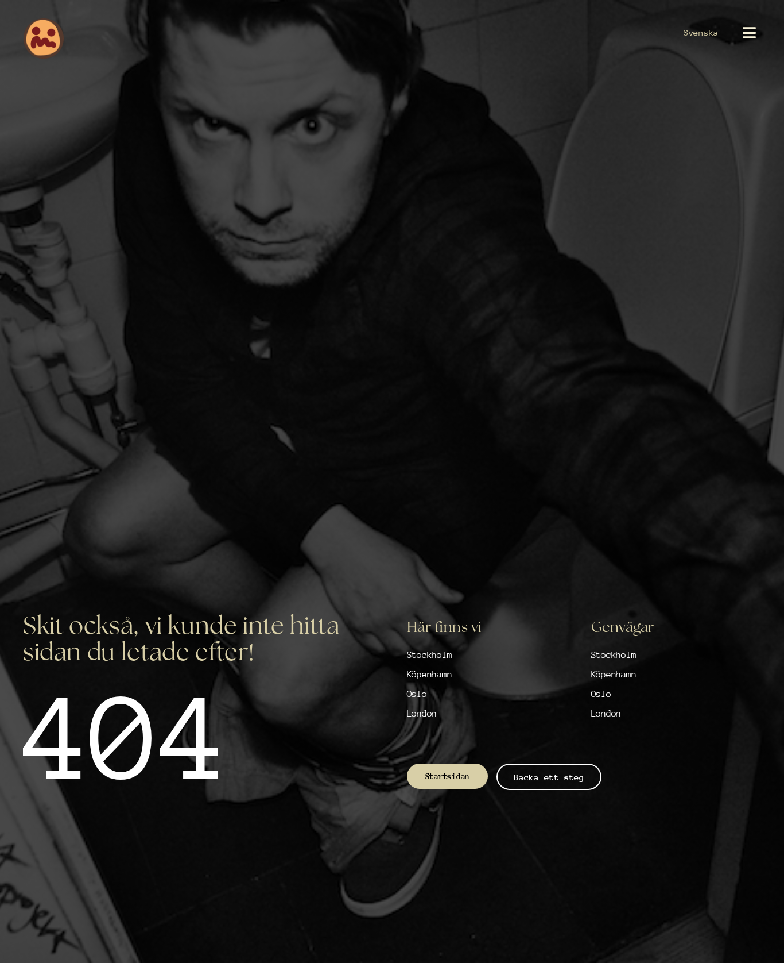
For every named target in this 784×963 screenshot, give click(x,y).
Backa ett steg (549, 777)
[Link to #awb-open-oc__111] (749, 32)
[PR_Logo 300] (44, 23)
